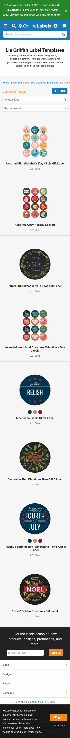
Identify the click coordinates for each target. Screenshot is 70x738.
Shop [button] (6, 664)
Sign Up (56, 652)
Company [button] (8, 692)
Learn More (58, 725)
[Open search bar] (14, 25)
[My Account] (55, 25)
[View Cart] (64, 25)
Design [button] (7, 674)
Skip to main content (12, 12)
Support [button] (7, 683)
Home (6, 82)
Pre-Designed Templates (44, 82)
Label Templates (20, 82)
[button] (5, 25)
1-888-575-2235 (46, 701)
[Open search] (63, 34)
